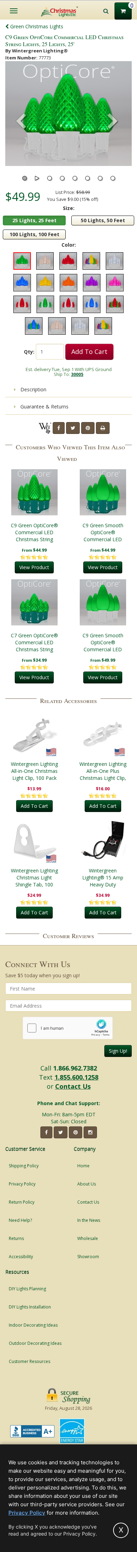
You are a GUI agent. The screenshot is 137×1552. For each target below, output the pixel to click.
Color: (68, 244)
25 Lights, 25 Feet (34, 220)
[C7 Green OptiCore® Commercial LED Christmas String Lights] (34, 602)
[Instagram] (90, 1132)
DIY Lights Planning (27, 1289)
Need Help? (20, 1220)
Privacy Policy (22, 1184)
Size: (68, 208)
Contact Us (73, 1086)
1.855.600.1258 (76, 1077)
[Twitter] (73, 428)
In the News (88, 1220)
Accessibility (21, 1257)
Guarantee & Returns (43, 406)
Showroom (88, 1257)
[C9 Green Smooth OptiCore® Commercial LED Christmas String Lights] (102, 492)
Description (32, 389)
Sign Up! (118, 1050)
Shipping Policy (24, 1166)
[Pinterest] (87, 428)
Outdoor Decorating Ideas (35, 1343)
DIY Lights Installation (30, 1307)
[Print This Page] (103, 428)
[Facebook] (59, 428)
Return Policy (21, 1202)
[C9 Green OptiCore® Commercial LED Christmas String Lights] (34, 492)
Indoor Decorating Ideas (33, 1325)
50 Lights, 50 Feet (103, 220)
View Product (34, 567)
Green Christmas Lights (36, 26)
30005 (77, 374)
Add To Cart (89, 351)
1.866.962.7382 (75, 1068)
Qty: (29, 351)
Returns (16, 1238)
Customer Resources (29, 1361)
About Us (86, 1184)
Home (83, 1166)
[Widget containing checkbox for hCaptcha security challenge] (67, 1028)
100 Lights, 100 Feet (34, 234)
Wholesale (87, 1238)
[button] (112, 122)
